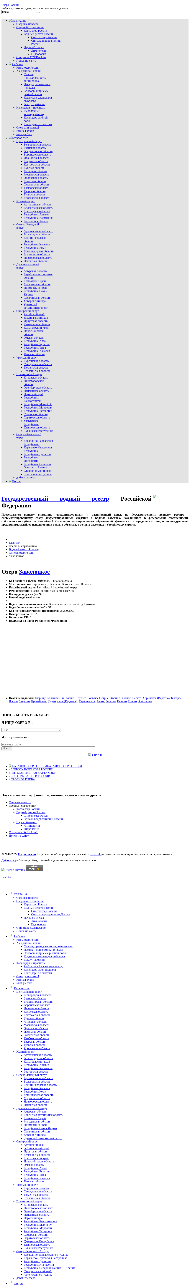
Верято (136, 698)
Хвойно (115, 698)
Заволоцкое (34, 571)
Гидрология (31, 828)
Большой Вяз (55, 698)
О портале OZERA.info (23, 832)
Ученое (126, 698)
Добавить (8, 860)
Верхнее (81, 698)
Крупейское (38, 701)
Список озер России (22, 552)
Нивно (132, 701)
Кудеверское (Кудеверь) (62, 701)
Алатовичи (145, 701)
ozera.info (95, 854)
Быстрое (176, 698)
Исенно (122, 701)
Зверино (24, 701)
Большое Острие (98, 698)
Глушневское (87, 701)
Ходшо (69, 698)
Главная (14, 542)
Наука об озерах (26, 822)
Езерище (40, 698)
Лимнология (32, 825)
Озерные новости (20, 802)
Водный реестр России (23, 549)
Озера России (10, 4)
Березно (111, 701)
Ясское (13, 701)
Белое (100, 701)
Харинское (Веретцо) (156, 698)
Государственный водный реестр (55, 498)
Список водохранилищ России (43, 819)
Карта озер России (28, 809)
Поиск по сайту (19, 835)
